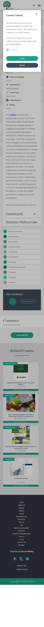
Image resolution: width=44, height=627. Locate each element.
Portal (21, 522)
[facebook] (15, 559)
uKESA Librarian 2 (12, 88)
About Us (21, 505)
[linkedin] (27, 559)
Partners (21, 519)
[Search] (34, 5)
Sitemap (22, 545)
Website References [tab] (22, 222)
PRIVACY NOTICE (22, 569)
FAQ (21, 525)
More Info (14, 50)
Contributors (21, 517)
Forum (21, 514)
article (13, 114)
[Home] (8, 4)
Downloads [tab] (14, 214)
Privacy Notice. (15, 44)
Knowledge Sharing (21, 528)
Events (21, 511)
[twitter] (21, 559)
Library (21, 508)
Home (21, 502)
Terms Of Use (21, 566)
